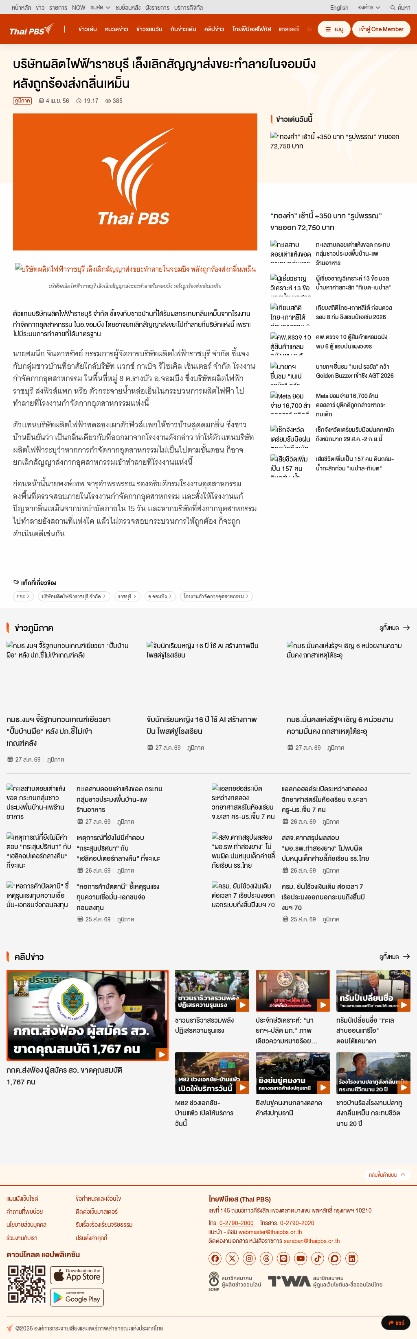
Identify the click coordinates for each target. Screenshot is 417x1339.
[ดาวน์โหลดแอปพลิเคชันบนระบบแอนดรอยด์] (77, 1297)
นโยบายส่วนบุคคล (26, 1224)
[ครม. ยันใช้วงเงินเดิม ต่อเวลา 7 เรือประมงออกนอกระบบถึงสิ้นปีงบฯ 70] (244, 899)
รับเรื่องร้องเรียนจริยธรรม (104, 1224)
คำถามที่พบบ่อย (25, 1211)
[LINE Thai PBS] (283, 1258)
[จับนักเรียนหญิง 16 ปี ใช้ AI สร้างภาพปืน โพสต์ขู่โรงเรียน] (208, 675)
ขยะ (21, 596)
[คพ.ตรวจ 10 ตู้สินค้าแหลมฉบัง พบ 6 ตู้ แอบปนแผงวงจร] (290, 343)
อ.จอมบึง (157, 596)
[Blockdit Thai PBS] (334, 1258)
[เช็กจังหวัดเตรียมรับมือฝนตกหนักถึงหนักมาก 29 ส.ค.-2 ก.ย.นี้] (290, 436)
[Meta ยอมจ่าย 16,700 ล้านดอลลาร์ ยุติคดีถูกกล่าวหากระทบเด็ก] (290, 402)
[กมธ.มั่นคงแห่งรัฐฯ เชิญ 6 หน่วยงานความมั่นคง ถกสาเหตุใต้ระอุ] (348, 675)
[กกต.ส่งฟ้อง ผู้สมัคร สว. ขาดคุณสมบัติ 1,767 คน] (88, 1015)
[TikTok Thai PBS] (317, 1258)
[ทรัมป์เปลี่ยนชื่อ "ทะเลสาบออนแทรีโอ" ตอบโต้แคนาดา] (373, 990)
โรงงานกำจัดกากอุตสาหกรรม (214, 596)
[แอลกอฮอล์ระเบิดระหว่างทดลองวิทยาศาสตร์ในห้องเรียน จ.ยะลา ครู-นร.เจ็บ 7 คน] (244, 802)
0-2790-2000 (236, 1223)
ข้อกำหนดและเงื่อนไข (98, 1198)
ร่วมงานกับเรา (22, 1238)
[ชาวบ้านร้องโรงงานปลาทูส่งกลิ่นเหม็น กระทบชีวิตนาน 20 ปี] (373, 1073)
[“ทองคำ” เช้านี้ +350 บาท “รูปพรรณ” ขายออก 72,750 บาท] (337, 169)
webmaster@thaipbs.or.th (270, 1232)
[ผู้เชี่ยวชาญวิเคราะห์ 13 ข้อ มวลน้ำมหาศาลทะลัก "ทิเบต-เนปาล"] (290, 285)
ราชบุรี (125, 596)
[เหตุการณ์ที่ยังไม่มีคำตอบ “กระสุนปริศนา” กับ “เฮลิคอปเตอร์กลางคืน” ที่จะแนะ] (39, 850)
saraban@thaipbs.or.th (312, 1241)
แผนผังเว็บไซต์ (22, 1198)
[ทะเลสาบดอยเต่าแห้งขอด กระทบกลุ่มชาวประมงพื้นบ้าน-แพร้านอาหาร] (290, 251)
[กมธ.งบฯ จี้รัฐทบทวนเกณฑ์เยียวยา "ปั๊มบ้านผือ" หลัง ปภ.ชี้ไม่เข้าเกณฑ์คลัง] (68, 675)
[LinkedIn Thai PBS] (351, 1258)
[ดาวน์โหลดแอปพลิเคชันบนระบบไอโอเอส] (77, 1275)
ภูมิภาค (22, 100)
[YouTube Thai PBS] (300, 1258)
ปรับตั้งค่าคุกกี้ (91, 1238)
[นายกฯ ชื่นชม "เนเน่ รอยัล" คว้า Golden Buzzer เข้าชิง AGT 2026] (290, 373)
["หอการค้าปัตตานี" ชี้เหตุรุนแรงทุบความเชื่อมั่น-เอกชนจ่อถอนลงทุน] (39, 899)
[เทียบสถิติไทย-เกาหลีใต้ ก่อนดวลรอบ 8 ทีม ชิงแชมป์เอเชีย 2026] (290, 314)
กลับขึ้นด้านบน (383, 1174)
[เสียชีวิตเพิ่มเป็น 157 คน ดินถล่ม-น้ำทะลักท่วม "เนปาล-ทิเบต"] (290, 465)
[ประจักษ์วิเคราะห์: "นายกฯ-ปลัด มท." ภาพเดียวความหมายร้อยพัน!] (293, 990)
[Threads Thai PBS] (266, 1258)
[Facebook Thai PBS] (215, 1258)
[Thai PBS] (32, 29)
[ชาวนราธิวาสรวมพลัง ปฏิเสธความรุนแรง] (212, 990)
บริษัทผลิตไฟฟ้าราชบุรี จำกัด (71, 596)
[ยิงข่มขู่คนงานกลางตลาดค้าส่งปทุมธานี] (293, 1073)
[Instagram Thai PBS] (249, 1258)
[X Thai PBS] (232, 1258)
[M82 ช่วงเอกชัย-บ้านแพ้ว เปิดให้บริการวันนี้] (212, 1073)
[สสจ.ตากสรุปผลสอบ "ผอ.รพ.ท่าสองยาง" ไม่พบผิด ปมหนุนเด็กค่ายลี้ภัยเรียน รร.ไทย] (244, 850)
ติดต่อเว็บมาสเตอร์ (97, 1211)
